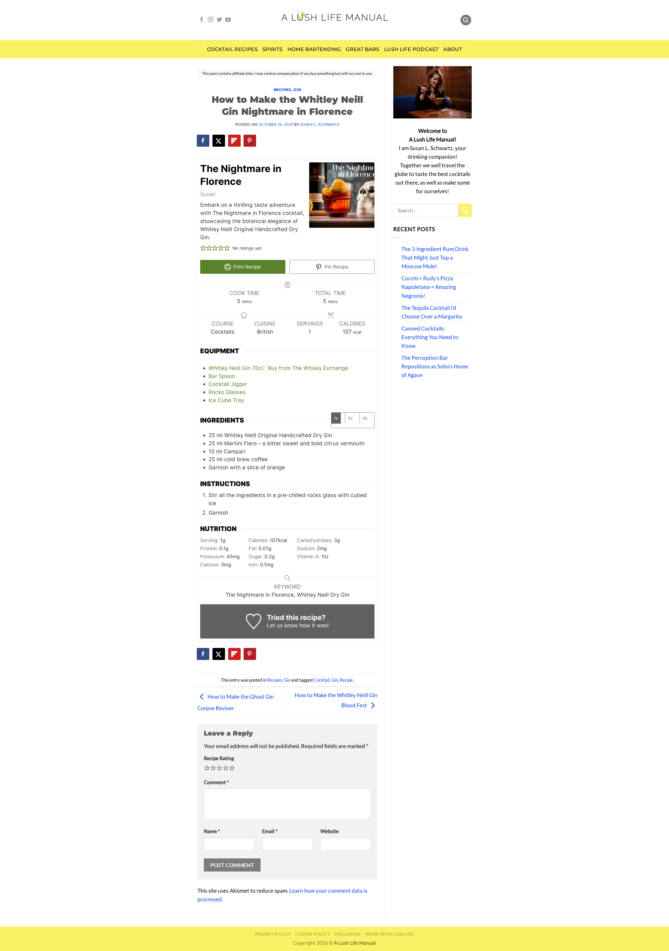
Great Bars (362, 49)
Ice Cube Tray (226, 400)
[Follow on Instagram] (210, 20)
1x (336, 418)
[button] (203, 248)
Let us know (282, 625)
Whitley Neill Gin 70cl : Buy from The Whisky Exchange (278, 368)
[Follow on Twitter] (219, 20)
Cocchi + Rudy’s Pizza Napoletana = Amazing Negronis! (428, 287)
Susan (208, 194)
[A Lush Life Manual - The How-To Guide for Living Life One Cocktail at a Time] (334, 19)
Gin (297, 89)
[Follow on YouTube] (228, 20)
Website (329, 831)
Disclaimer (347, 933)
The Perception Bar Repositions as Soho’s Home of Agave (434, 366)
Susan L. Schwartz (319, 124)
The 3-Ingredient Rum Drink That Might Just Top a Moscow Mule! (435, 257)
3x (364, 418)
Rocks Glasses (227, 392)
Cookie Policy (312, 933)
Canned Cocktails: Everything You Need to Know (429, 337)
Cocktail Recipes (232, 49)
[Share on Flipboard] (235, 141)
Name (212, 831)
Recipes (282, 89)
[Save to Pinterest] (250, 141)
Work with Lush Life (389, 933)
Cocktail (322, 680)
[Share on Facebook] (203, 141)
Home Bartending (314, 49)
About (452, 49)
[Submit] (465, 210)
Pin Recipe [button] (335, 267)
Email (270, 831)
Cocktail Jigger (228, 384)
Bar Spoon (222, 376)
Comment (216, 782)
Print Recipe (246, 267)
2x (350, 418)
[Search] (465, 20)
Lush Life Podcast (411, 49)
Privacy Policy (273, 933)
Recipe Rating (219, 758)
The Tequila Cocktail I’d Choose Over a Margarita (431, 312)
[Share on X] (219, 141)
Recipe (346, 680)
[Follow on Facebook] (201, 20)
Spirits (272, 49)
